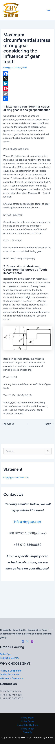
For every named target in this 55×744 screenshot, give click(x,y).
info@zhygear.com (27, 522)
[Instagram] (32, 641)
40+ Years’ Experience (11, 678)
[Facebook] (27, 73)
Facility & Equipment (10, 670)
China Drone (27, 721)
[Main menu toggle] (49, 10)
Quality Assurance (9, 674)
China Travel (27, 717)
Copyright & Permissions (16, 477)
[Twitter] (27, 641)
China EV (27, 732)
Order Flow (5, 654)
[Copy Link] (27, 93)
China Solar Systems (27, 725)
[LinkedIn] (27, 83)
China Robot (27, 728)
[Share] (27, 98)
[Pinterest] (27, 88)
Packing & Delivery (9, 658)
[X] (27, 78)
